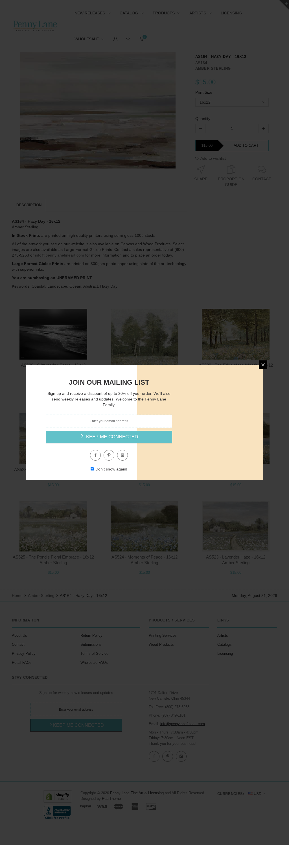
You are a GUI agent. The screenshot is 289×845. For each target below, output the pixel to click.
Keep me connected (111, 436)
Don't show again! (111, 469)
